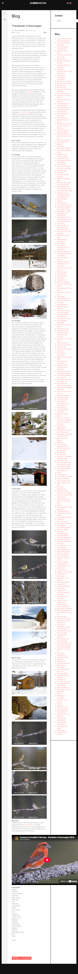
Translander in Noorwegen (26, 25)
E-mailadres (5, 19)
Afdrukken (5, 13)
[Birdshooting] (38, 3)
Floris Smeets (26, 112)
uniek (30, 92)
